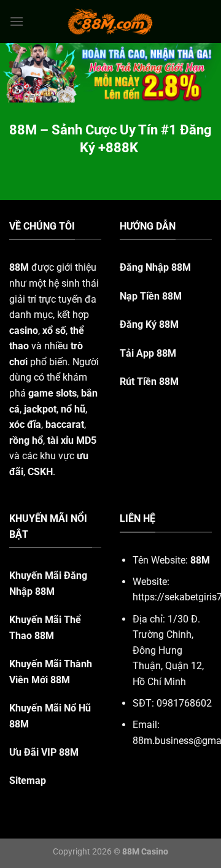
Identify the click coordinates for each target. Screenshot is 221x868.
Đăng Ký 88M (149, 324)
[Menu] (16, 21)
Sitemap (27, 780)
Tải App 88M (148, 353)
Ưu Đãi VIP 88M (44, 752)
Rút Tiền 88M (149, 381)
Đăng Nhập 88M (155, 267)
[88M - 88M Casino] (110, 21)
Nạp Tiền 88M (151, 296)
